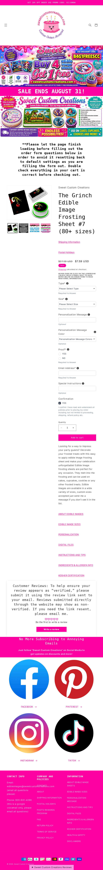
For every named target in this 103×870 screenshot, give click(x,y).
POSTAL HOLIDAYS (46, 804)
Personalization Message (72, 314)
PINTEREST (72, 706)
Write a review (51, 629)
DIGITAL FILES (65, 544)
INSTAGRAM (27, 760)
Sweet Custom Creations (24, 864)
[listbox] (77, 288)
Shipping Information (69, 242)
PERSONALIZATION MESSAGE (76, 799)
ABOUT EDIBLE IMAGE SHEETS (78, 784)
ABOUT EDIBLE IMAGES (70, 514)
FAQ (39, 819)
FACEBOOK (27, 706)
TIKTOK (72, 760)
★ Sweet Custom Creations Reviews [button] (51, 867)
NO (63, 358)
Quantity (62, 422)
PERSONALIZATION (68, 534)
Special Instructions (69, 383)
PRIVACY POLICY (45, 838)
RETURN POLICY (45, 825)
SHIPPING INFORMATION (49, 798)
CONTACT (42, 785)
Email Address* (67, 368)
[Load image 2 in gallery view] (23, 228)
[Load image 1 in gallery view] (12, 228)
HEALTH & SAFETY (76, 835)
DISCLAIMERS (74, 841)
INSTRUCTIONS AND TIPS (72, 555)
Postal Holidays (66, 252)
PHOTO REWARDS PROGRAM (46, 812)
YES (64, 353)
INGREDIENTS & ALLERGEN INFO (75, 565)
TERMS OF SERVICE (47, 832)
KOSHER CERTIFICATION (71, 575)
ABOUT (40, 792)
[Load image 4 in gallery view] (45, 228)
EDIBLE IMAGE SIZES (69, 524)
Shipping (62, 269)
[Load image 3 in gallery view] (34, 228)
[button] (6, 25)
